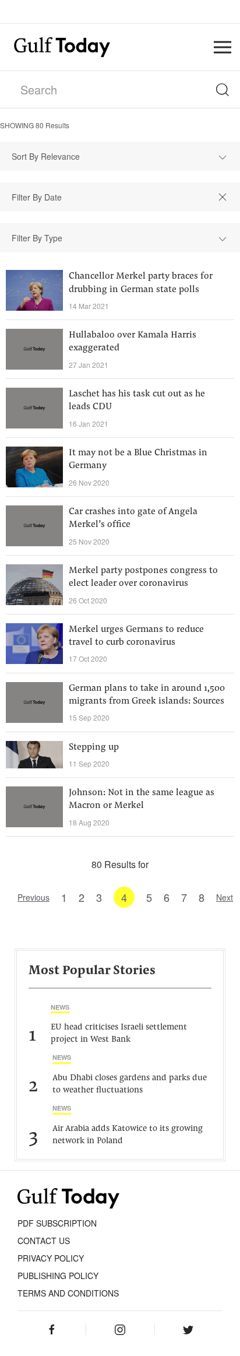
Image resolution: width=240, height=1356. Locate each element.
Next (224, 897)
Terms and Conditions (68, 1293)
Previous (33, 897)
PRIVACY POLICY (50, 1258)
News (60, 1007)
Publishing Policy (57, 1275)
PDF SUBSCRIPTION (57, 1223)
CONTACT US (43, 1240)
